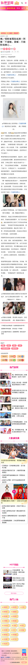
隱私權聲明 (14, 651)
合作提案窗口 (16, 653)
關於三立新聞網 (6, 651)
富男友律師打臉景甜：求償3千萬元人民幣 (14, 507)
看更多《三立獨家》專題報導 (10, 33)
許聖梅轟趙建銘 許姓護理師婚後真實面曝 (13, 521)
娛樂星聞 (2, 36)
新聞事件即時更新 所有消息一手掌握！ (12, 328)
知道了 (24, 662)
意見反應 (4, 655)
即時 (18, 8)
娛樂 (7, 36)
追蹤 (3, 360)
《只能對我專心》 (15, 192)
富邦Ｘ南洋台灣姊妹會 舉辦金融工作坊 (18, 586)
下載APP (4, 356)
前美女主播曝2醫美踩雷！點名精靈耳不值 (14, 517)
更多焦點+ (14, 593)
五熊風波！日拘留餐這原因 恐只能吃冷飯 (13, 466)
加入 (20, 356)
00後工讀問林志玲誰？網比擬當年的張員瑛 (13, 512)
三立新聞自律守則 (6, 653)
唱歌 (12, 133)
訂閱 (11, 356)
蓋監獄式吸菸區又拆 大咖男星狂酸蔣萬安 (13, 471)
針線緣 (3, 8)
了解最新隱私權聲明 (15, 662)
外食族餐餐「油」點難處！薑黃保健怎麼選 (18, 572)
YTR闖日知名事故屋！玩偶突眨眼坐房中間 (12, 325)
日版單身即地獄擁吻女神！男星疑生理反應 (13, 476)
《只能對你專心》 (11, 75)
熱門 (23, 8)
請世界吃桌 (11, 8)
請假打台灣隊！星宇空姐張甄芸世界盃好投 (13, 481)
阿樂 (2, 133)
